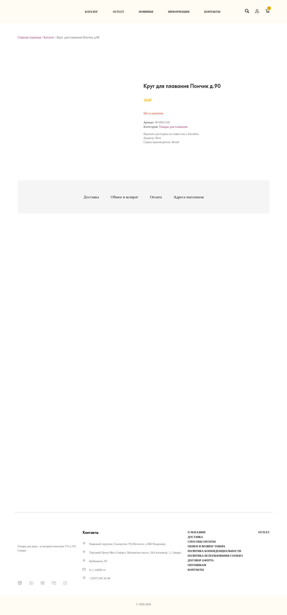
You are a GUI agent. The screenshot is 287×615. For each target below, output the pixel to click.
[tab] (91, 197)
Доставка (91, 197)
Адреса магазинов (189, 197)
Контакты (212, 11)
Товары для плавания (173, 126)
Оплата (156, 197)
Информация (178, 11)
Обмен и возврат (124, 197)
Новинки (146, 11)
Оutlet (118, 11)
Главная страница (29, 37)
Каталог (91, 11)
